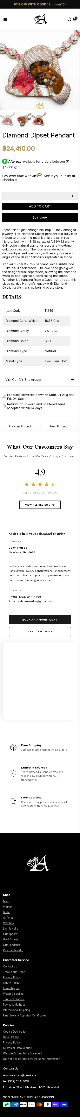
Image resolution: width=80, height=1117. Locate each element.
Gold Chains (10, 939)
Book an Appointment (40, 619)
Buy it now (40, 217)
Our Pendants (11, 944)
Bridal (6, 912)
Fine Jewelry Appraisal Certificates (24, 1015)
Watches (8, 923)
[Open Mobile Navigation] (8, 19)
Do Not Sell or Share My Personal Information (31, 1058)
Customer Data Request (17, 1048)
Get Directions (40, 631)
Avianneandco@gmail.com (20, 1075)
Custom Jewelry (13, 950)
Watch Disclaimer (13, 993)
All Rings (8, 917)
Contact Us (10, 966)
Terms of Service (13, 999)
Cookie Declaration (15, 1031)
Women (7, 906)
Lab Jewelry (10, 928)
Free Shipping (11, 988)
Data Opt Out (11, 1037)
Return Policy (11, 982)
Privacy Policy (12, 977)
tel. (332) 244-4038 (16, 1081)
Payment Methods (14, 1004)
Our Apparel (10, 934)
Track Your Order (14, 971)
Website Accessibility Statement (22, 1053)
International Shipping (16, 1010)
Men (6, 901)
